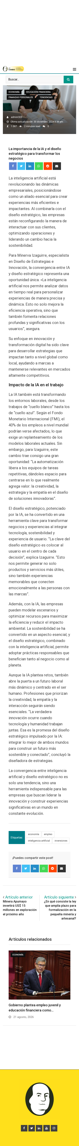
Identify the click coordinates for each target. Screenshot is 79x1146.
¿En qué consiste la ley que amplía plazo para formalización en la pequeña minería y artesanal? (60, 910)
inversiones (61, 840)
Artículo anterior (19, 897)
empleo (48, 834)
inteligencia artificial (39, 840)
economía (33, 834)
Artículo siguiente (59, 897)
